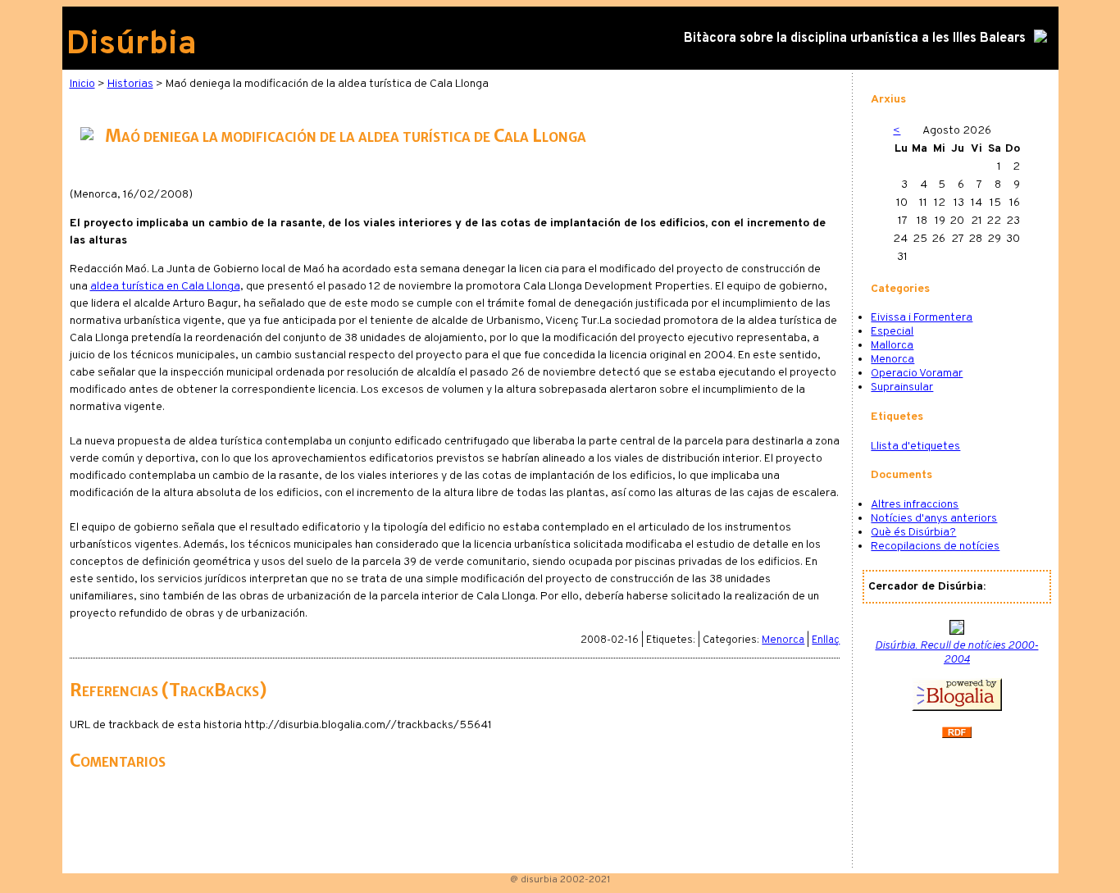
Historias (130, 84)
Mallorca (892, 346)
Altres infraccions (914, 505)
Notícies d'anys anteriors (934, 519)
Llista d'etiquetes (915, 446)
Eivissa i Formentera (921, 318)
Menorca (783, 640)
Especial (892, 332)
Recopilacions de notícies (935, 547)
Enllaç (826, 640)
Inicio (82, 84)
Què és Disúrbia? (913, 533)
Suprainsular (902, 387)
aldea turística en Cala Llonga (165, 287)
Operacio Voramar (917, 373)
